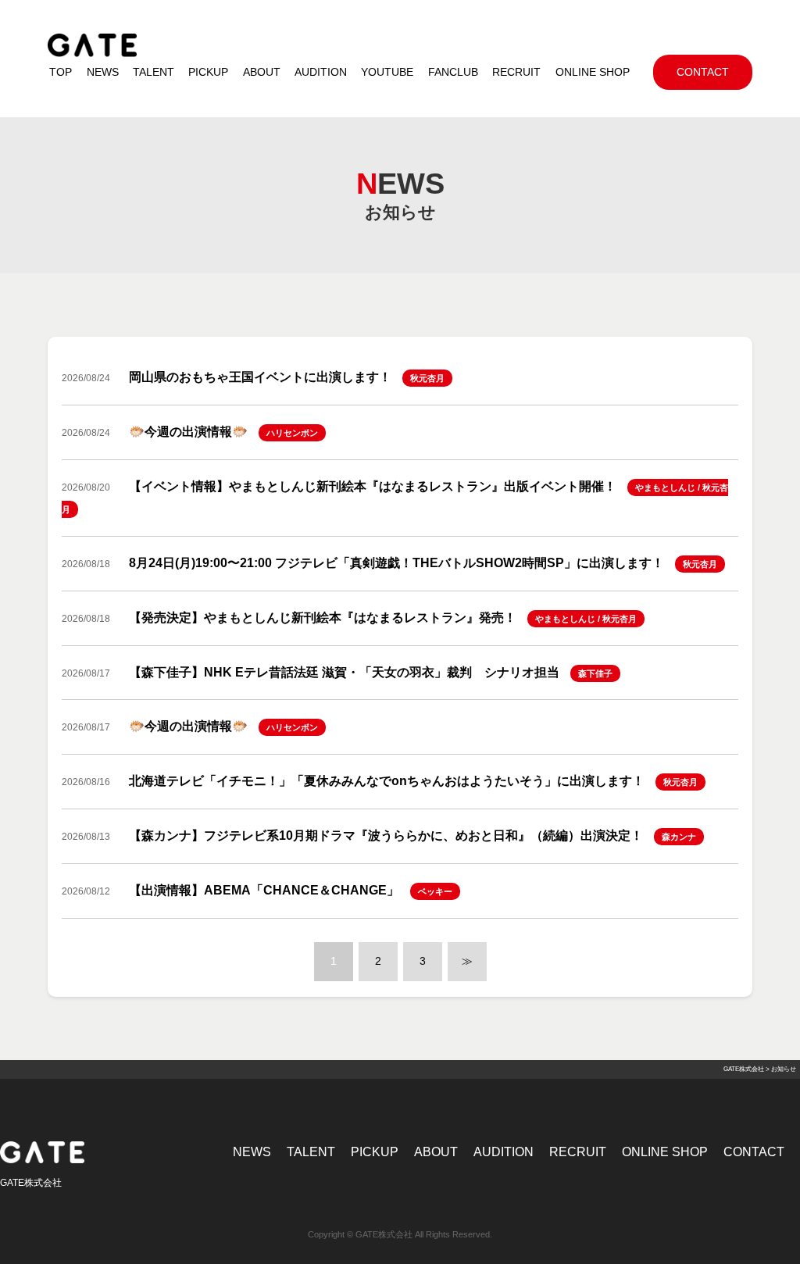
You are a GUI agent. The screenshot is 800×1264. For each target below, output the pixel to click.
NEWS (252, 1152)
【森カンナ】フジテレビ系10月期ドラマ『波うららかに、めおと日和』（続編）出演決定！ (386, 835)
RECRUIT (577, 1152)
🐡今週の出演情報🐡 (188, 431)
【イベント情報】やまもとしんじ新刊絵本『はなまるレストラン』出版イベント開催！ (372, 486)
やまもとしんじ (665, 487)
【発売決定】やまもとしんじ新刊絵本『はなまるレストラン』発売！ (322, 617)
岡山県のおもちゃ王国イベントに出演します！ (260, 377)
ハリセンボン (292, 432)
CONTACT (753, 1152)
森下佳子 (595, 673)
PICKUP (374, 1152)
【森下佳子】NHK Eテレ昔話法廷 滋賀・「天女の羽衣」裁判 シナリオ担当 (344, 672)
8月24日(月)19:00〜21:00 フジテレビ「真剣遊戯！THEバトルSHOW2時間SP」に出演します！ (396, 563)
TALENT (311, 1152)
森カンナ (679, 836)
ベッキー (435, 891)
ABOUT (436, 1152)
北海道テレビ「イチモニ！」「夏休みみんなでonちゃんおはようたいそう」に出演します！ (387, 780)
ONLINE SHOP (665, 1152)
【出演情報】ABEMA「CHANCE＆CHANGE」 (264, 890)
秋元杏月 (427, 378)
